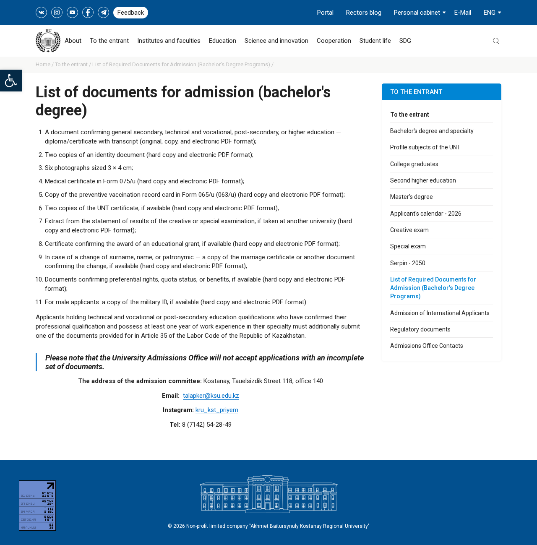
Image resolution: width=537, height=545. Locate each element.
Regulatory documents (420, 329)
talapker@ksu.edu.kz (211, 395)
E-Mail (462, 12)
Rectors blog (363, 12)
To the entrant (109, 40)
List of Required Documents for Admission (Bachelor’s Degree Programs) (433, 288)
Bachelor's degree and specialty (432, 131)
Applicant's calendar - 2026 (425, 213)
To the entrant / (73, 64)
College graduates (414, 164)
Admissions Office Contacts (426, 345)
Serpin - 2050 (407, 263)
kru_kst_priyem (217, 410)
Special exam (408, 246)
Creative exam (409, 230)
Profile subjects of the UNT (425, 147)
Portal (325, 12)
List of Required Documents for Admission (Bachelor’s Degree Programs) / (183, 64)
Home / (45, 64)
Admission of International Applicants (440, 313)
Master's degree (411, 196)
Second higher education (423, 180)
